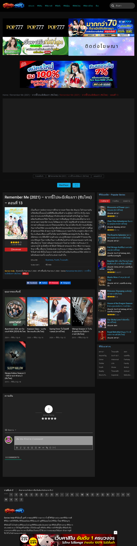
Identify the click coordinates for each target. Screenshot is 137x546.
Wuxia (113, 367)
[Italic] (21, 447)
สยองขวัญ (102, 356)
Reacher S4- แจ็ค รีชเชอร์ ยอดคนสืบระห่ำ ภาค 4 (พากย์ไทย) (120, 262)
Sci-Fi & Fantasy (120, 253)
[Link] (47, 447)
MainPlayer (64, 185)
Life (112, 363)
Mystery (117, 227)
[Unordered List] (36, 447)
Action (126, 367)
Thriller (101, 363)
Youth (56, 260)
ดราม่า (116, 213)
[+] (54, 447)
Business (49, 260)
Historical (115, 359)
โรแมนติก (64, 260)
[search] (113, 6)
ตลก (128, 253)
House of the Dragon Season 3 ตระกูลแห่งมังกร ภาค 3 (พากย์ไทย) (120, 304)
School (126, 371)
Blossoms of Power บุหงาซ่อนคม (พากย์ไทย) (118, 208)
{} (50, 447)
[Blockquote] (39, 447)
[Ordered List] (32, 447)
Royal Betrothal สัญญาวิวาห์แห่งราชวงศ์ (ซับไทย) (119, 333)
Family (126, 363)
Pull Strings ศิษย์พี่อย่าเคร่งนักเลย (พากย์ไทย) (119, 248)
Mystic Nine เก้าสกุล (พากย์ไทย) (118, 278)
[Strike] (28, 447)
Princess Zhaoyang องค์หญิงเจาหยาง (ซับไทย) (119, 292)
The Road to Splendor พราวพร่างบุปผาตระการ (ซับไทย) (119, 236)
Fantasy (127, 359)
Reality (101, 371)
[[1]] (6, 493)
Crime (116, 267)
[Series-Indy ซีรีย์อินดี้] (13, 8)
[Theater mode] (76, 185)
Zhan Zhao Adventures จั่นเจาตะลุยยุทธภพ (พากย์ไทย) (120, 222)
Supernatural (116, 375)
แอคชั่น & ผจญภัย (114, 256)
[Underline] (24, 447)
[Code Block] (43, 447)
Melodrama (128, 375)
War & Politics (104, 375)
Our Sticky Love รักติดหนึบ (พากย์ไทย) (118, 321)
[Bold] (17, 447)
